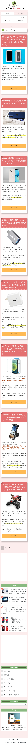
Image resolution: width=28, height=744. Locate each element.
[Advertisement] (14, 567)
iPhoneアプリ (7, 17)
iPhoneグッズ (20, 13)
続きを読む (14, 88)
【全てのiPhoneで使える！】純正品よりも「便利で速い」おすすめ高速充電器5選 (14, 284)
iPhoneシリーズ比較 (9, 691)
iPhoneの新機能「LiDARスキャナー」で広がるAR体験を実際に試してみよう (14, 160)
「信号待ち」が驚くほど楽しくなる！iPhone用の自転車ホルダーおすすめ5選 (14, 417)
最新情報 (7, 13)
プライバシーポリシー (13, 739)
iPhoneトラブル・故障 (20, 17)
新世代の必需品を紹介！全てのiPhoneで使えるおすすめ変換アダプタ (14, 222)
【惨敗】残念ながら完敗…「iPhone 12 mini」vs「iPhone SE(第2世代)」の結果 (17, 628)
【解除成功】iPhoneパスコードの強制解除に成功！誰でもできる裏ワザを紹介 (17, 620)
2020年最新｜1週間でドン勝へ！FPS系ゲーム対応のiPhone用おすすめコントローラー (13, 486)
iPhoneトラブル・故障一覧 (11, 695)
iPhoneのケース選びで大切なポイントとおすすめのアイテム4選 (14, 103)
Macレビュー (7, 20)
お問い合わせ (20, 20)
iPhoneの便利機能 (9, 679)
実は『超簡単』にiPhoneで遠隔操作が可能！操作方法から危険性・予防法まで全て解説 (17, 591)
